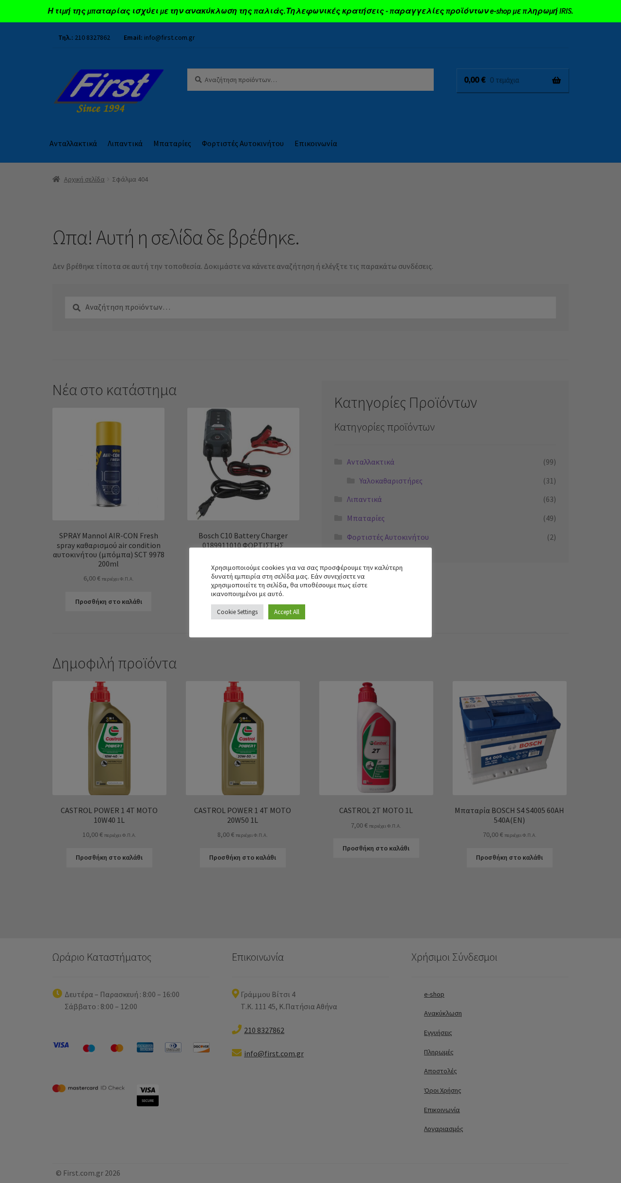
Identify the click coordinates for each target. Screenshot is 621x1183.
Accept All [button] (286, 612)
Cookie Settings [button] (237, 612)
